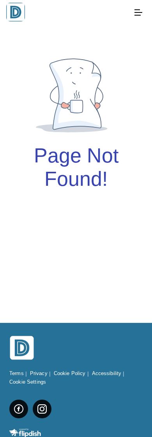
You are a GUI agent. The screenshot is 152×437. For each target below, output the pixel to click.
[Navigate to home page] (68, 13)
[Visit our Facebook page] (18, 409)
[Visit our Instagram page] (42, 409)
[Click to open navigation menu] (138, 12)
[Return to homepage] (21, 348)
